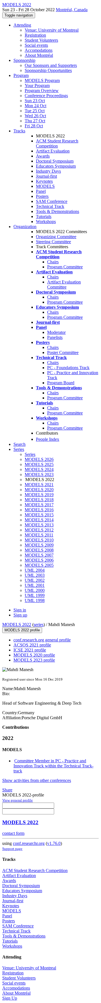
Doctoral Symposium (55, 161)
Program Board (60, 382)
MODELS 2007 (39, 555)
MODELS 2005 (39, 565)
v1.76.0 (54, 843)
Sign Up (9, 998)
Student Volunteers (41, 40)
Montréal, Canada (72, 9)
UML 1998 (35, 600)
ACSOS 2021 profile (32, 645)
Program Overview (42, 90)
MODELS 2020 (39, 489)
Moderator (56, 332)
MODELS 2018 (39, 499)
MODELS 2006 (39, 560)
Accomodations (38, 50)
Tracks (19, 130)
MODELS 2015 (39, 514)
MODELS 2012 (39, 530)
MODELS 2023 (39, 474)
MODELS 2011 (39, 535)
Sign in (19, 610)
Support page (12, 849)
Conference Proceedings (46, 95)
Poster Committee (63, 352)
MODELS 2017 (39, 504)
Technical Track (50, 206)
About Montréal (39, 55)
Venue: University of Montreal (52, 30)
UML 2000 (35, 590)
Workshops (46, 221)
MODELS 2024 (39, 469)
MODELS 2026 (39, 459)
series (38, 624)
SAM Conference (51, 201)
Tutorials (43, 216)
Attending (22, 25)
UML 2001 (35, 585)
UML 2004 (35, 570)
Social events (36, 45)
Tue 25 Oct (35, 110)
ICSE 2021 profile (29, 650)
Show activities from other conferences (36, 780)
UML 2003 (35, 575)
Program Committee (65, 266)
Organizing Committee (56, 236)
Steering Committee (53, 241)
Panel (41, 191)
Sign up (20, 615)
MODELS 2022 (16, 624)
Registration (35, 35)
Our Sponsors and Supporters (51, 65)
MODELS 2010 (39, 540)
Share (7, 790)
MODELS (45, 186)
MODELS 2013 (39, 524)
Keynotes (44, 181)
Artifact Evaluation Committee (64, 284)
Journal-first (46, 176)
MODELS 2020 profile (34, 655)
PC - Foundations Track (68, 367)
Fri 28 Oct (34, 125)
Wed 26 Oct (35, 115)
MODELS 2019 (39, 494)
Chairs (53, 261)
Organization (24, 226)
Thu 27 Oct (35, 120)
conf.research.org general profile (42, 640)
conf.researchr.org (29, 843)
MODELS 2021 (39, 484)
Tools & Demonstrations (57, 211)
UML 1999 (35, 595)
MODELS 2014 (39, 519)
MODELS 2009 (39, 545)
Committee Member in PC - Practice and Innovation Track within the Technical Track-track (53, 765)
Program (21, 75)
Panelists (55, 337)
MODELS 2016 (39, 509)
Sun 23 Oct (35, 100)
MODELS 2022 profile (22, 630)
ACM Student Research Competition (57, 143)
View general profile (17, 800)
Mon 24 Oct (35, 105)
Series (30, 454)
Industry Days (48, 171)
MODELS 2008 (39, 550)
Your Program (37, 85)
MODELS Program (42, 80)
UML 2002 (35, 580)
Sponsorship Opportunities (48, 70)
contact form (13, 833)
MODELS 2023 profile (34, 660)
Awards (43, 156)
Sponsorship (24, 60)
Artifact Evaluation (53, 151)
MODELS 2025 (39, 464)
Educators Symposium (56, 166)
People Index (47, 439)
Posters (42, 196)
